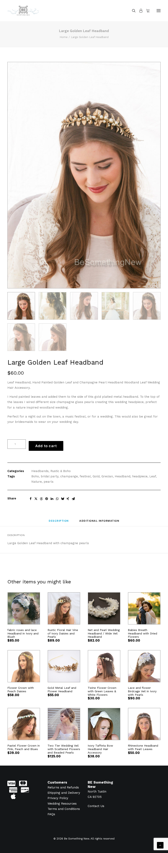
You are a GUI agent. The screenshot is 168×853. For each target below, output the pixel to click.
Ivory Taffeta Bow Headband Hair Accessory (100, 749)
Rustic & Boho (60, 471)
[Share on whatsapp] (57, 498)
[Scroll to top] (160, 845)
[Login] (139, 10)
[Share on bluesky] (62, 498)
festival (85, 476)
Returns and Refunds (63, 787)
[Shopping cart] (146, 10)
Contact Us (96, 806)
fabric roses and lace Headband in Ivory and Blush (23, 633)
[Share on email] (73, 498)
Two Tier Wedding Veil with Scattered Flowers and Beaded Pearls (64, 749)
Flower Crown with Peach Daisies (20, 689)
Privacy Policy (58, 798)
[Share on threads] (41, 498)
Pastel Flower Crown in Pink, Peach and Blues (23, 747)
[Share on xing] (67, 498)
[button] (158, 10)
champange (69, 476)
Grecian (107, 476)
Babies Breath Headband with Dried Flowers (142, 633)
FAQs (51, 814)
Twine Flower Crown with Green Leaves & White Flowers (102, 691)
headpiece (140, 476)
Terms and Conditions (64, 809)
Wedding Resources (62, 803)
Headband (122, 476)
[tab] (99, 522)
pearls (48, 481)
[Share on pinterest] (46, 498)
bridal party (49, 476)
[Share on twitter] (35, 498)
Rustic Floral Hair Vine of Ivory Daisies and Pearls (63, 633)
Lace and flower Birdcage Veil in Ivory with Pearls (142, 691)
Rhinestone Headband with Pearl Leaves (143, 747)
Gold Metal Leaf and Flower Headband (62, 689)
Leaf (152, 476)
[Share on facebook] (30, 498)
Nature (36, 481)
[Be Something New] (23, 11)
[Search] (132, 10)
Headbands (40, 471)
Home (64, 37)
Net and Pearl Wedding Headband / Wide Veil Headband (104, 633)
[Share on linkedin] (51, 498)
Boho (35, 476)
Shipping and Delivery (64, 793)
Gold (96, 476)
